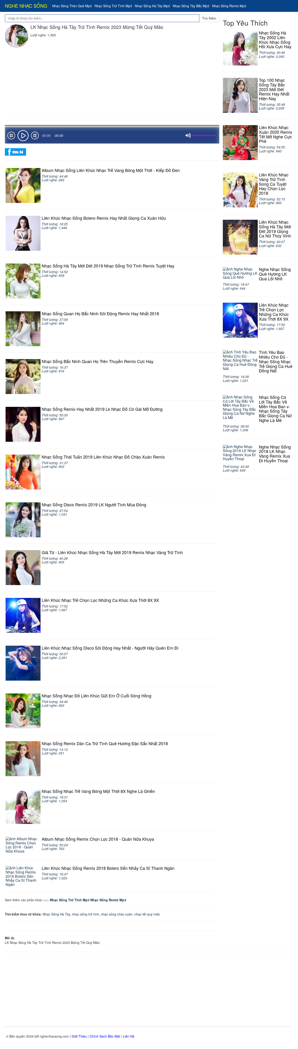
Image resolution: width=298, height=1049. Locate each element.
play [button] (23, 135)
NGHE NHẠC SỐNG (26, 5)
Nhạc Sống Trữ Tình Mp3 (113, 5)
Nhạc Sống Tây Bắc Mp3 (191, 5)
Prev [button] (11, 136)
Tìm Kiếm (209, 18)
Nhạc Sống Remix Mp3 (229, 5)
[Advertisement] (112, 82)
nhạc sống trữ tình (85, 914)
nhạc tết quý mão (147, 914)
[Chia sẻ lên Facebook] (15, 151)
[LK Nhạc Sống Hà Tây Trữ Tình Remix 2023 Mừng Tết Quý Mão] (16, 36)
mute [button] (188, 135)
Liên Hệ (128, 1036)
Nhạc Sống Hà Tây (56, 914)
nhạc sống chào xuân (116, 914)
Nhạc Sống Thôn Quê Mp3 (72, 5)
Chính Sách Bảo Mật (105, 1036)
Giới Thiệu (79, 1036)
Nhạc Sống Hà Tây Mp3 (152, 5)
